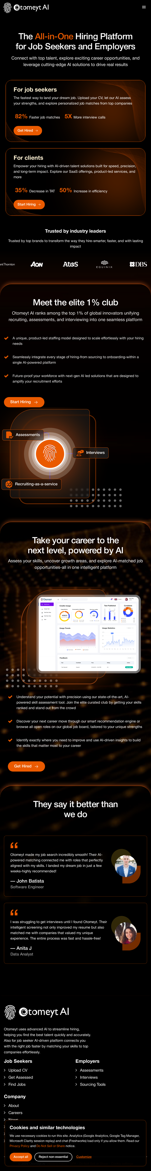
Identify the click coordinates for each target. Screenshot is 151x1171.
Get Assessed (20, 1077)
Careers (15, 1113)
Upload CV (17, 1070)
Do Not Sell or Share (50, 1146)
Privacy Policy (19, 1146)
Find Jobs (17, 1085)
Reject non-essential (53, 1157)
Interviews (89, 1077)
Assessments (91, 1070)
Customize (84, 1157)
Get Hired (25, 130)
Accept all (21, 1157)
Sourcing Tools (93, 1085)
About (13, 1106)
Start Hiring (26, 204)
